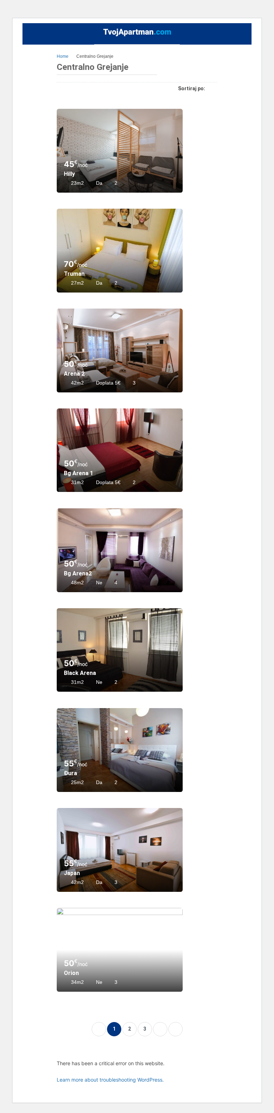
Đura (70, 773)
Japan (72, 873)
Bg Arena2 (78, 573)
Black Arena (80, 673)
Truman (74, 273)
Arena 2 (74, 373)
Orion (71, 973)
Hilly (69, 174)
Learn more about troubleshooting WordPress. (110, 1080)
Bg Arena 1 (78, 473)
